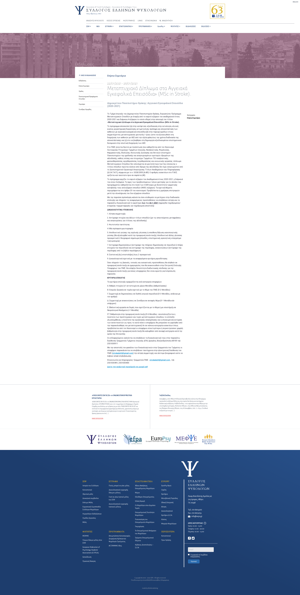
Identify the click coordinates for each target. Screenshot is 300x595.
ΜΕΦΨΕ (85, 536)
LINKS (140, 21)
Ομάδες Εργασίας (89, 518)
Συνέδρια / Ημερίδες (85, 109)
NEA (97, 26)
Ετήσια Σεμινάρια (84, 86)
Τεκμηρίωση (139, 526)
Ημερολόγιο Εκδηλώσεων (91, 514)
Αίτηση (163, 507)
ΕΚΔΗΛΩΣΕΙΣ (191, 26)
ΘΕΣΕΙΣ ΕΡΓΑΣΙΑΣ (113, 21)
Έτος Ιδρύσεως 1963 (93, 14)
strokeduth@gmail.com (122, 353)
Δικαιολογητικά (167, 511)
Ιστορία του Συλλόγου (90, 486)
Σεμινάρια (82, 104)
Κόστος (164, 519)
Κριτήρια (164, 494)
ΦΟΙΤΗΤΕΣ (175, 26)
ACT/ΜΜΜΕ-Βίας (115, 546)
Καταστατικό (87, 490)
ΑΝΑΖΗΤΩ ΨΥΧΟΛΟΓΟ (95, 21)
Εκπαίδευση (86, 557)
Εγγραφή (194, 561)
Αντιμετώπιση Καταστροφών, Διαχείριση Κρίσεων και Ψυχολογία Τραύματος (119, 538)
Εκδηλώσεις (82, 81)
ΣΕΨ (87, 26)
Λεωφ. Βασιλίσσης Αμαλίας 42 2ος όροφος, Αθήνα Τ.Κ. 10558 (200, 499)
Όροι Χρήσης (166, 540)
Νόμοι (137, 493)
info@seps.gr (196, 516)
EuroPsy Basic (166, 486)
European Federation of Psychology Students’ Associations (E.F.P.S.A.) (91, 550)
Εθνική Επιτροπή (167, 502)
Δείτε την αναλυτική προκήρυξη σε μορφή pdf (127, 367)
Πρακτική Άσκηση (89, 561)
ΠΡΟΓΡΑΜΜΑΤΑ (145, 26)
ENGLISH (295, 2)
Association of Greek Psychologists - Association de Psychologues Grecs (111, 7)
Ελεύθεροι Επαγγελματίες (144, 497)
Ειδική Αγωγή (140, 501)
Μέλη (84, 522)
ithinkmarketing (153, 588)
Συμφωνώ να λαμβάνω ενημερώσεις (199, 556)
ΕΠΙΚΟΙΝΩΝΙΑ (151, 21)
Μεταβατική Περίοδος (169, 498)
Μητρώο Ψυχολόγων (168, 524)
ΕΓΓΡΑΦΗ (108, 26)
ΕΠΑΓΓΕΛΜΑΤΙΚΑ (125, 26)
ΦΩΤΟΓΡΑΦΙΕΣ (129, 21)
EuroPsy (161, 26)
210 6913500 (197, 510)
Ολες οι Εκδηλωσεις (88, 75)
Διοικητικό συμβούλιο (90, 498)
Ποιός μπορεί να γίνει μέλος (119, 486)
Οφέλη (163, 490)
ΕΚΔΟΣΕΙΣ (205, 26)
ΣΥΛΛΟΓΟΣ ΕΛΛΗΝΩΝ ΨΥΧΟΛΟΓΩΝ (126, 10)
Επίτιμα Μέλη (87, 502)
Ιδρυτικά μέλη (87, 494)
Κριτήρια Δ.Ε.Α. (166, 515)
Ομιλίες (81, 91)
